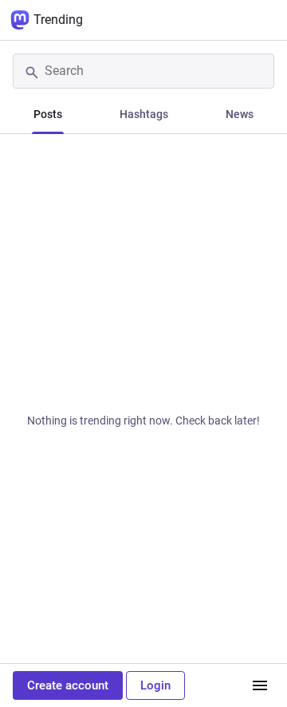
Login (155, 685)
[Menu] (260, 685)
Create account (67, 685)
